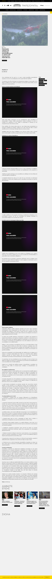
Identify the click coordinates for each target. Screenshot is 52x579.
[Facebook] (2, 5)
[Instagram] (4, 5)
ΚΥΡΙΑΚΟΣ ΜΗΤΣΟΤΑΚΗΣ (42, 83)
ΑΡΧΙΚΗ (7, 10)
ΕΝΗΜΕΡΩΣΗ (19, 10)
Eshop (42, 5)
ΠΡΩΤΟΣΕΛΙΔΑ (42, 10)
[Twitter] (10, 5)
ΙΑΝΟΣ (45, 80)
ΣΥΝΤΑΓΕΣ (25, 10)
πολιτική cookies (40, 577)
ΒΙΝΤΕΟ (36, 10)
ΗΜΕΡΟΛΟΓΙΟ (31, 10)
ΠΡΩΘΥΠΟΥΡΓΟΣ (41, 85)
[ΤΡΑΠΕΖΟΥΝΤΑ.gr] (26, 5)
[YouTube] (7, 5)
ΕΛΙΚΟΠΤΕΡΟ (41, 80)
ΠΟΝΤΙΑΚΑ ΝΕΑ (13, 10)
